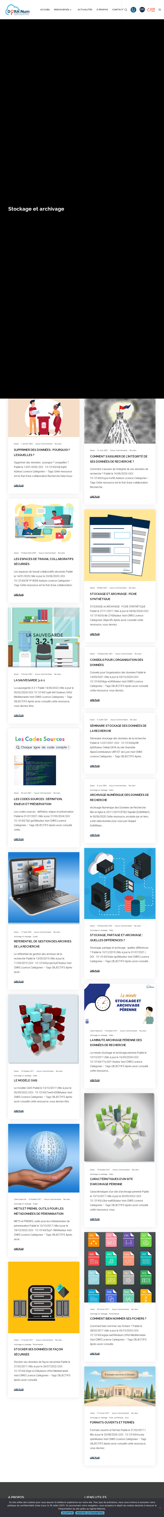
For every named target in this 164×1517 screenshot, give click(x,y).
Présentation (114, 1314)
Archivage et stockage (98, 790)
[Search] (124, 9)
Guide (35, 937)
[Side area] (159, 9)
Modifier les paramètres (90, 1513)
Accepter (67, 1513)
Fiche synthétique (116, 1418)
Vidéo (111, 790)
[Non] (160, 1507)
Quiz (127, 1418)
